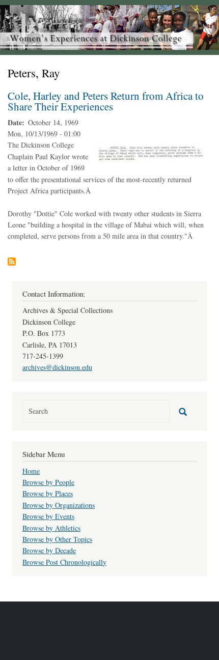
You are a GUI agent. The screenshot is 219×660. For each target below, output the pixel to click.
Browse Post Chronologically (64, 562)
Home (31, 471)
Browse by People (48, 482)
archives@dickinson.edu (57, 367)
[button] (150, 152)
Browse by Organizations (58, 505)
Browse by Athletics (51, 528)
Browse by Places (47, 493)
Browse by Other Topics (57, 539)
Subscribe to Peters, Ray (12, 261)
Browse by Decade (49, 550)
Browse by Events (48, 516)
